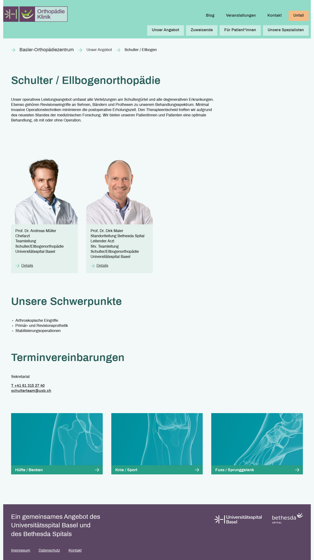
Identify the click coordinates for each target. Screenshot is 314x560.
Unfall (298, 16)
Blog (210, 16)
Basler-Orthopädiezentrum (46, 50)
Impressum (20, 551)
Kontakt (274, 16)
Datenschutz (49, 551)
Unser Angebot (99, 50)
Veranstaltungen (241, 16)
